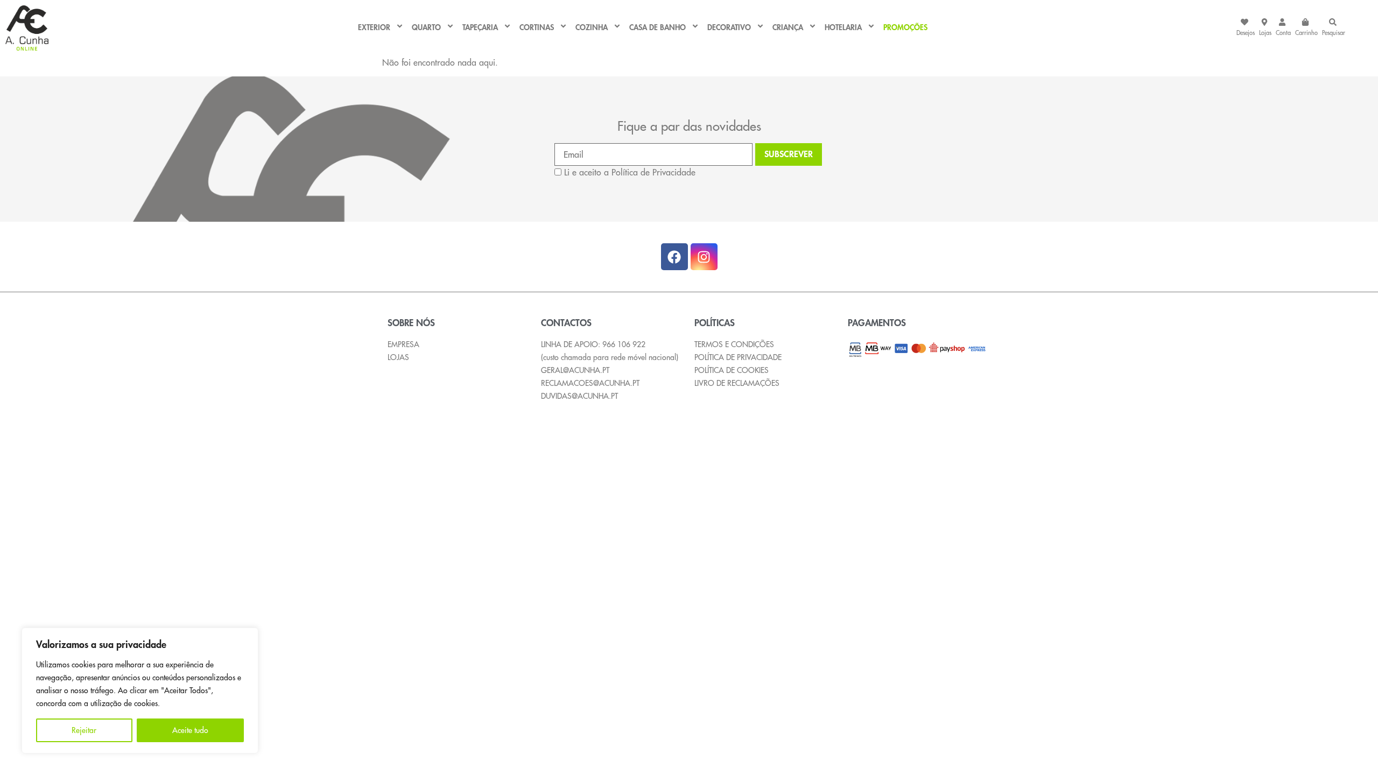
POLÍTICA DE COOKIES (731, 370)
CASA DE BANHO (657, 28)
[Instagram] (704, 256)
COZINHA (591, 28)
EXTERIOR (374, 28)
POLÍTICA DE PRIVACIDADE (738, 357)
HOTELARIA (843, 28)
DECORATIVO (729, 28)
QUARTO (426, 28)
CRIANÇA (787, 28)
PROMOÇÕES (905, 28)
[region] (140, 690)
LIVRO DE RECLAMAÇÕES (736, 383)
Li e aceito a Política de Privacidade (629, 172)
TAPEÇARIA (480, 28)
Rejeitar (84, 730)
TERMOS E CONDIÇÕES (734, 344)
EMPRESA (403, 344)
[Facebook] (674, 256)
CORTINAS (536, 28)
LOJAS (398, 357)
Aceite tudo (190, 730)
